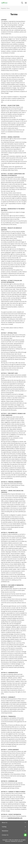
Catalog (4, 827)
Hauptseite (3, 8)
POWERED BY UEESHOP (17, 841)
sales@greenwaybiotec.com (15, 818)
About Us (4, 822)
